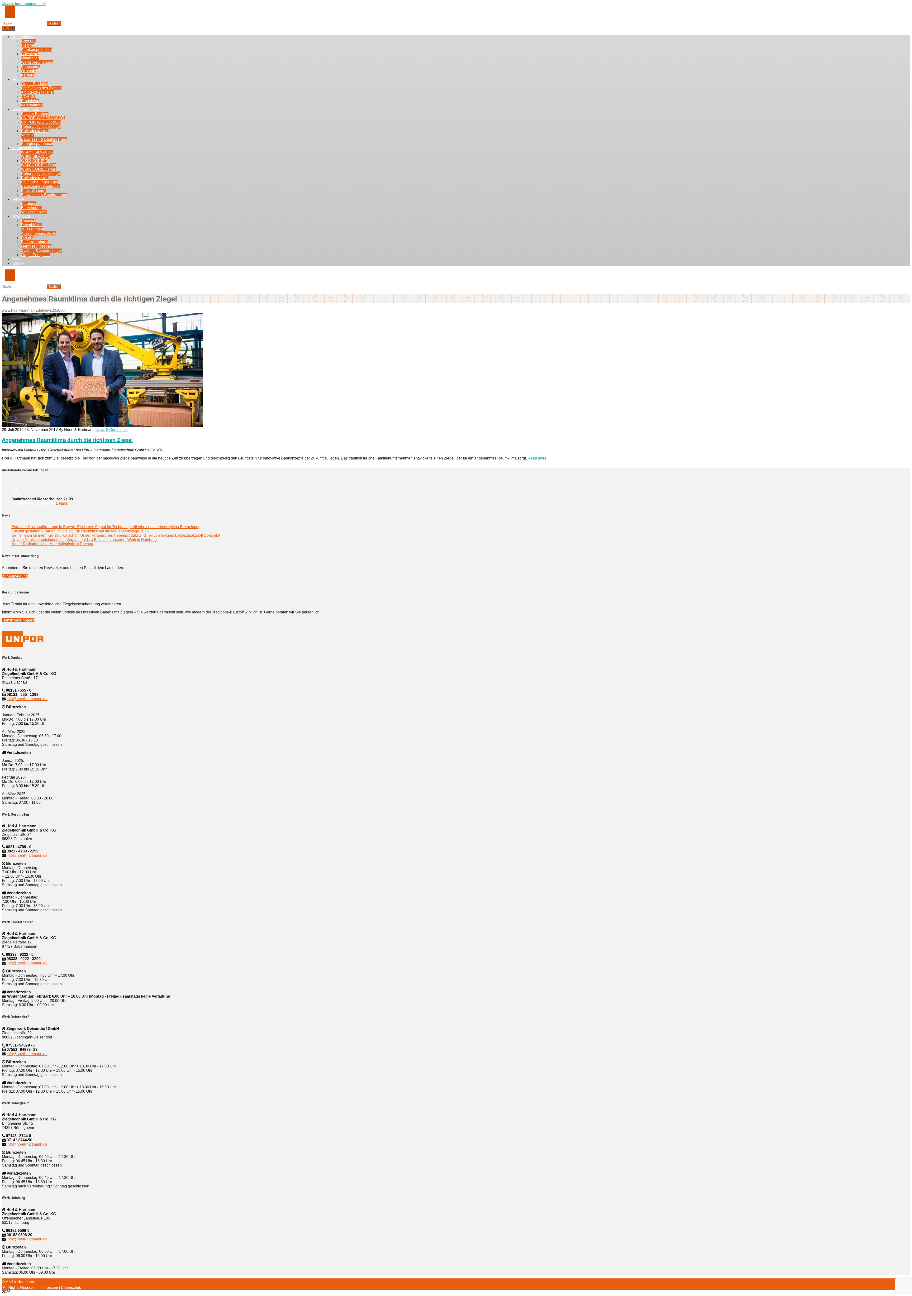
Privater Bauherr (34, 114)
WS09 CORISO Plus (38, 169)
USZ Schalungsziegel (39, 182)
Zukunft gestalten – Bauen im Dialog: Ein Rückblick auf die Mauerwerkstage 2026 (80, 531)
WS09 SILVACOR (36, 156)
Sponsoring (30, 67)
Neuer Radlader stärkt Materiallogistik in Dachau (52, 544)
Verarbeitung (32, 105)
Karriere (27, 75)
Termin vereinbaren (18, 620)
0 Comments (117, 430)
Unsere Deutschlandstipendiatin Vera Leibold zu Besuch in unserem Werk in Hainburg (84, 540)
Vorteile (27, 135)
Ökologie (28, 71)
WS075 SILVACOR (37, 152)
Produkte (19, 79)
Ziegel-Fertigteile (35, 255)
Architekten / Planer (37, 92)
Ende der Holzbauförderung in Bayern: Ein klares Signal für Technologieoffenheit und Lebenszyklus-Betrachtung (105, 527)
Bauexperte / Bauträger (40, 186)
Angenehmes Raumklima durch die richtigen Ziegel (67, 440)
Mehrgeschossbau (27, 148)
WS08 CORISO (34, 161)
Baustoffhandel (33, 191)
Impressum (48, 1288)
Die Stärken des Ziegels (41, 88)
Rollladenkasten (34, 131)
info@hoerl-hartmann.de (27, 699)
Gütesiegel (30, 54)
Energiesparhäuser (37, 144)
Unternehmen (22, 37)
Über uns (28, 41)
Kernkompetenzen (36, 50)
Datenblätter (31, 225)
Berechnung (31, 208)
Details (27, 238)
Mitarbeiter (30, 58)
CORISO (28, 97)
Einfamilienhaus (25, 109)
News (16, 259)
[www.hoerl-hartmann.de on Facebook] (10, 12)
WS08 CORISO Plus (38, 165)
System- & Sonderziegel (41, 251)
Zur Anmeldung (15, 576)
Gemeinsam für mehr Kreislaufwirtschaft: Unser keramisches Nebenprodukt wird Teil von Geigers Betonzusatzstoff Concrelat (115, 535)
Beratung (28, 203)
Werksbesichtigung (37, 62)
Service (17, 199)
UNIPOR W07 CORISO (41, 122)
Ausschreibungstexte (38, 233)
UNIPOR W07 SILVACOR (43, 118)
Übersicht (29, 221)
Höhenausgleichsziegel (41, 126)
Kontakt (17, 263)
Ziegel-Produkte (34, 84)
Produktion (30, 101)
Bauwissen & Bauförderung (44, 139)
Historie (27, 45)
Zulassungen (32, 229)
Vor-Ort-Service (34, 212)
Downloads (21, 216)
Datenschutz (71, 1288)
